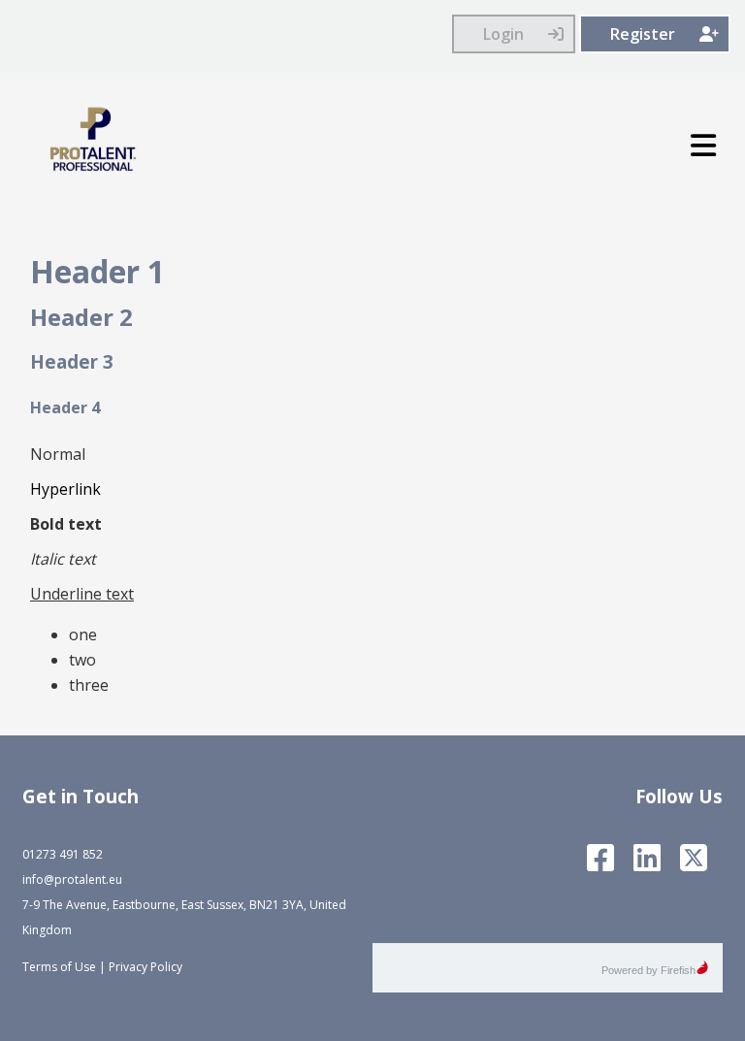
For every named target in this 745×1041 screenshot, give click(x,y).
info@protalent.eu (72, 879)
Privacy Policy (145, 967)
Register (642, 34)
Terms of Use (59, 967)
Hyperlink (65, 489)
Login (503, 34)
